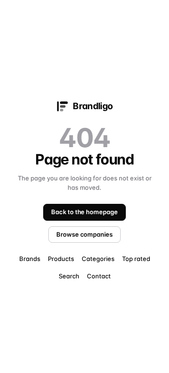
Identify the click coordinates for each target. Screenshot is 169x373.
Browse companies (84, 234)
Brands (29, 258)
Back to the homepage (84, 212)
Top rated (136, 258)
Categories (98, 258)
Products (61, 258)
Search (69, 276)
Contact (99, 276)
